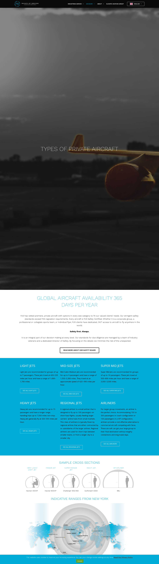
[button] (83, 4)
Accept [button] (79, 561)
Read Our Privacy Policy (123, 557)
